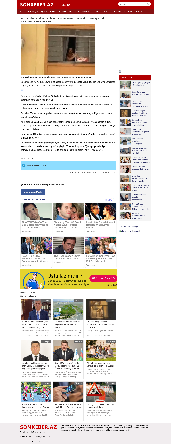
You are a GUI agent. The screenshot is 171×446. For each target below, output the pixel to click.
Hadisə (53, 11)
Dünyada (117, 11)
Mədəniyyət (74, 11)
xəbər (65, 82)
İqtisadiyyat (33, 11)
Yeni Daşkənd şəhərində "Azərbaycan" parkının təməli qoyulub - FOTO (132, 141)
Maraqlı (106, 11)
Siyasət (44, 11)
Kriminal (62, 11)
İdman (97, 11)
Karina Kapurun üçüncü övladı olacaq (140, 167)
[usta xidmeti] (70, 279)
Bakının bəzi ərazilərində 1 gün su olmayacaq (140, 131)
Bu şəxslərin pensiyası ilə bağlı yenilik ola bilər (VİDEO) (139, 122)
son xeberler (74, 430)
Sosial (22, 11)
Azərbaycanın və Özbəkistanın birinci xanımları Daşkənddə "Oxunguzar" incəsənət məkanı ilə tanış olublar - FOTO (135, 159)
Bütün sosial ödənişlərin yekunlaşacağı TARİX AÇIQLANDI (141, 103)
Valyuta (65, 4)
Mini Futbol (128, 11)
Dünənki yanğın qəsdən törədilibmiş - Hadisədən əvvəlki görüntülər (140, 113)
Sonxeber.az (27, 82)
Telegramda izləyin (36, 165)
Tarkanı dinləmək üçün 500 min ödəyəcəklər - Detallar (139, 197)
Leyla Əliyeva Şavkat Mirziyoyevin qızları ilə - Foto (140, 187)
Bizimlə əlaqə (26, 437)
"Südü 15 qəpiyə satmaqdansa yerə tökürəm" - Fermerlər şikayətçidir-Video (140, 206)
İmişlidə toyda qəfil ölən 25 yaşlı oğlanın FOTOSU (140, 150)
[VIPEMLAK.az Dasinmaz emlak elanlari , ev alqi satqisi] (125, 231)
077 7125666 (57, 184)
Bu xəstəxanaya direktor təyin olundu (140, 93)
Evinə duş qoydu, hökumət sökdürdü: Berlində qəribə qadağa (140, 178)
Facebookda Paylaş (33, 192)
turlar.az (136, 231)
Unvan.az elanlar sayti (128, 226)
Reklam (139, 11)
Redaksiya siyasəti (41, 437)
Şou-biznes (87, 11)
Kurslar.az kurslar (27, 293)
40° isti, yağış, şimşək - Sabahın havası (141, 83)
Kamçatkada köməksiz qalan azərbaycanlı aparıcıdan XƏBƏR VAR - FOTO (134, 215)
